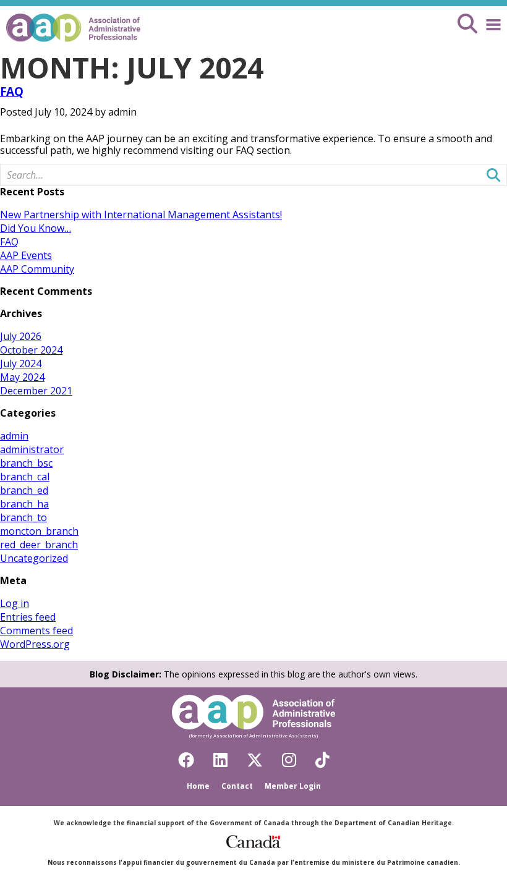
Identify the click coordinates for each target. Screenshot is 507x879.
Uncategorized (34, 558)
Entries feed (28, 617)
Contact (237, 786)
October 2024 (31, 350)
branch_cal (24, 476)
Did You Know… (35, 228)
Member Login (293, 786)
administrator (32, 449)
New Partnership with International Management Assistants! (141, 214)
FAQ (11, 91)
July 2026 (20, 336)
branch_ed (24, 490)
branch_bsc (26, 463)
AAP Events (26, 255)
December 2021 (36, 390)
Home (198, 786)
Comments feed (36, 630)
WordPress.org (35, 644)
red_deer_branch (39, 544)
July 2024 (20, 363)
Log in (14, 603)
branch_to (23, 517)
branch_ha (24, 504)
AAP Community (37, 269)
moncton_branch (39, 531)
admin (14, 436)
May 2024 (22, 377)
